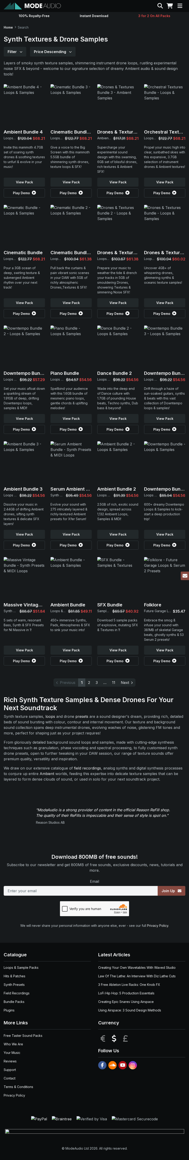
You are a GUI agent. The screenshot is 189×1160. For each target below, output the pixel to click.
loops (50, 716)
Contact (9, 1078)
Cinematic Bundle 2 (71, 252)
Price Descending (50, 51)
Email (94, 881)
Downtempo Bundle (165, 489)
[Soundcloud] (112, 1065)
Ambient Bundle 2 (116, 489)
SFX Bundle (109, 605)
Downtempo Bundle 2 (27, 373)
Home (8, 27)
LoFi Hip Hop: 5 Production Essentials (126, 993)
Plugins (9, 1010)
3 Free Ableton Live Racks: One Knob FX (129, 985)
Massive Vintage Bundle (30, 605)
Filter (13, 51)
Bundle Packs (14, 1002)
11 (113, 682)
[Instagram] (133, 1065)
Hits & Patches (14, 976)
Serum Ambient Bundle (75, 489)
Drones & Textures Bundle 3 (128, 132)
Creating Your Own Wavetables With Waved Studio (137, 967)
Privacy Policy (157, 925)
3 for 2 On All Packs (154, 16)
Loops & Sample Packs (21, 967)
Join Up (169, 891)
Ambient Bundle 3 (23, 489)
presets (81, 716)
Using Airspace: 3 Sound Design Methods (129, 1010)
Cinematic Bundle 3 (72, 132)
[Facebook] (102, 1065)
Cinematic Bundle (23, 252)
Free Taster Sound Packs (23, 1036)
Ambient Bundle (67, 605)
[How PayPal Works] (39, 1118)
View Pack (24, 182)
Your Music (12, 1053)
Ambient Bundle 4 (23, 132)
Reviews (10, 1061)
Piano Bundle (64, 373)
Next (125, 682)
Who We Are (13, 1044)
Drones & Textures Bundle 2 (128, 252)
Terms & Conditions (18, 1087)
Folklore (152, 605)
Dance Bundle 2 (114, 373)
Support (10, 1070)
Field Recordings (17, 993)
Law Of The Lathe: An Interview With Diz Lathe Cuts (137, 976)
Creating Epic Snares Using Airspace (126, 1002)
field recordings (87, 768)
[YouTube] (122, 1065)
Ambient (47, 773)
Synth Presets (14, 985)
